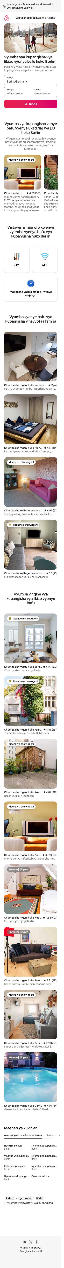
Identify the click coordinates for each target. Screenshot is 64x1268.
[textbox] (17, 93)
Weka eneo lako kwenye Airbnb (35, 18)
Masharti (37, 1251)
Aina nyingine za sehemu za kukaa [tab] (23, 1135)
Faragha (24, 1251)
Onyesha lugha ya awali (20, 7)
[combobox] (31, 81)
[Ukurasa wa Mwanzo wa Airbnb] (6, 17)
